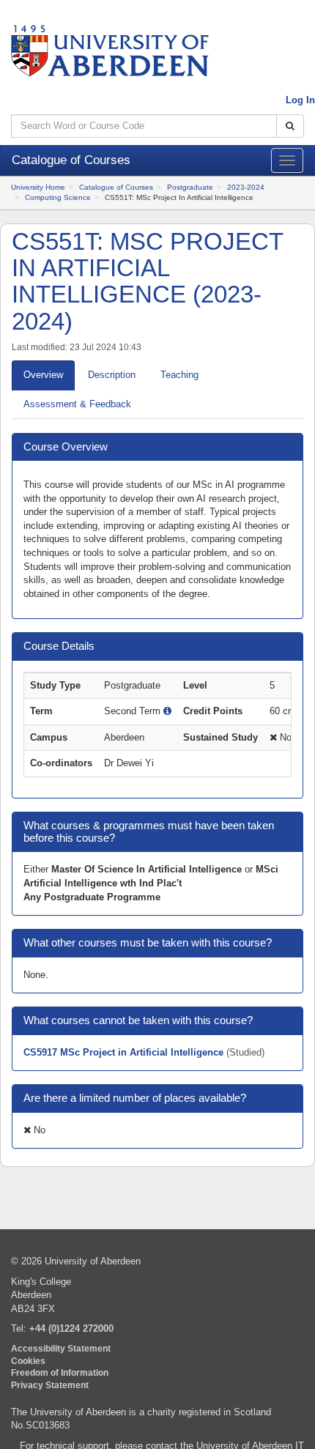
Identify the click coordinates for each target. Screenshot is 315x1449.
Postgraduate (190, 187)
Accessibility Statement (61, 1348)
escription (112, 374)
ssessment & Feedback (77, 404)
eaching (179, 374)
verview (43, 374)
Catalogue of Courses (116, 187)
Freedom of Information (59, 1372)
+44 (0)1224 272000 (71, 1328)
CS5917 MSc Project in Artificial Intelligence (124, 1052)
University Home (38, 187)
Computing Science (58, 197)
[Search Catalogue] (290, 126)
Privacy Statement (50, 1385)
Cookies (28, 1360)
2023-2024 (245, 187)
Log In (300, 99)
